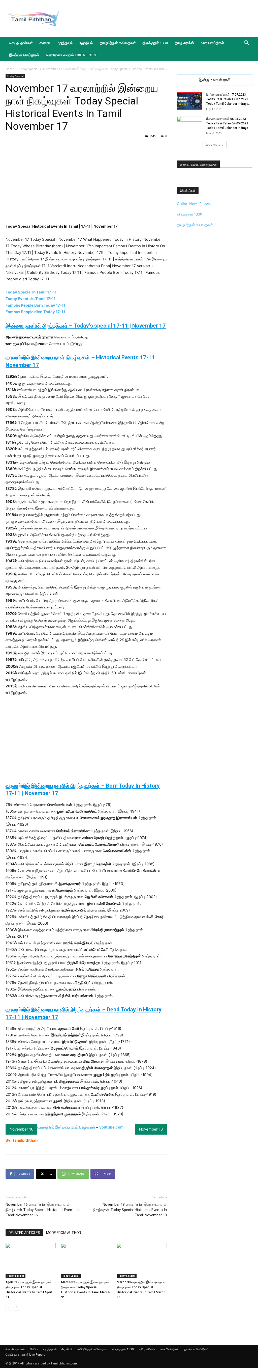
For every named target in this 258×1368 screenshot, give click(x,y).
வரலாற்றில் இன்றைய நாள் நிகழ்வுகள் (66, 1127)
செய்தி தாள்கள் (21, 42)
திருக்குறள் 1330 (155, 42)
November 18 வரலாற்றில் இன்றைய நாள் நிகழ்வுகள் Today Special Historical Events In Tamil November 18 (130, 1209)
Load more (212, 144)
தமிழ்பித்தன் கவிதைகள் (118, 42)
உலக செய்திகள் (212, 42)
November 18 (151, 1129)
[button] (246, 43)
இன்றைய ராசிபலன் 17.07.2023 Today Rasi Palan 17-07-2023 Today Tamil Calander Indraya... (228, 99)
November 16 (21, 1129)
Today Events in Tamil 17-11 (30, 298)
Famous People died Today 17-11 (35, 311)
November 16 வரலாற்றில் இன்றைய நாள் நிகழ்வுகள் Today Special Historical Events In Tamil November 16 (43, 1209)
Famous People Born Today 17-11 (35, 305)
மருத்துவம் (65, 42)
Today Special (28, 69)
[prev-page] (9, 1307)
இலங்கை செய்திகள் (24, 54)
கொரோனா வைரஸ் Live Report (71, 54)
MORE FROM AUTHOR (63, 1233)
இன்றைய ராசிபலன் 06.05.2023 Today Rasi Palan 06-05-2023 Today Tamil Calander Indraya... (228, 123)
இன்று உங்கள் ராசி (215, 80)
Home (10, 69)
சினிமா (45, 42)
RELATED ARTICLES (24, 1233)
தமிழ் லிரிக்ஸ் (184, 42)
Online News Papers (194, 203)
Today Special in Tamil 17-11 (31, 292)
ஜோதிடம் (86, 42)
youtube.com (111, 1127)
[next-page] (17, 1307)
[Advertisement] (161, 18)
